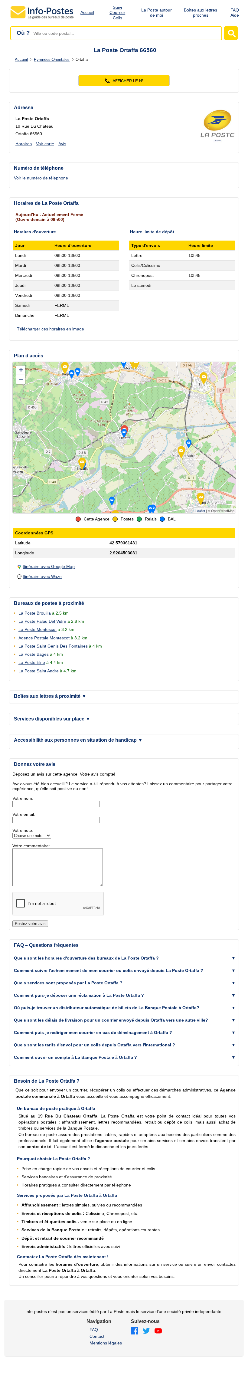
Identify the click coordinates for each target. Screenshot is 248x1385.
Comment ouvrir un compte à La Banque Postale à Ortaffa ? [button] (75, 1057)
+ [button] (21, 370)
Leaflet (200, 511)
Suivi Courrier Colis (117, 12)
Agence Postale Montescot (44, 637)
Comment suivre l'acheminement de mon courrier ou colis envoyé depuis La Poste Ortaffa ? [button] (108, 970)
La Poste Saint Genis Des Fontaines (53, 646)
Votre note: (22, 830)
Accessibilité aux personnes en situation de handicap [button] (78, 740)
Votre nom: (22, 798)
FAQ (94, 1329)
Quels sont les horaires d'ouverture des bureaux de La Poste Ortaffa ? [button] (86, 958)
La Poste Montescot (37, 629)
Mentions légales (106, 1343)
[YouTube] (158, 1331)
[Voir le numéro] (124, 80)
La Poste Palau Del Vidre (42, 621)
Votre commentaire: (31, 845)
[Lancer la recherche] (231, 33)
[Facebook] (134, 1331)
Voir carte (45, 143)
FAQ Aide (234, 13)
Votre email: (23, 814)
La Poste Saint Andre (38, 670)
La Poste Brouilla (34, 613)
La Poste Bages (33, 654)
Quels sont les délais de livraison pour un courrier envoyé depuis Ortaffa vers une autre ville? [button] (111, 1020)
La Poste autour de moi (156, 13)
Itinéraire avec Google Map (49, 566)
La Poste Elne (31, 662)
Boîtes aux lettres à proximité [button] (50, 696)
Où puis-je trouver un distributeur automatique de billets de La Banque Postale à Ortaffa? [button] (106, 1007)
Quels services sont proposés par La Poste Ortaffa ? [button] (68, 982)
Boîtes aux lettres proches (200, 13)
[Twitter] (146, 1331)
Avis (62, 143)
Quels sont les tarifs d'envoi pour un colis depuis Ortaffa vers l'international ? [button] (94, 1044)
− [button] (21, 379)
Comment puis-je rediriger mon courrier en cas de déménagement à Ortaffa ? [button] (93, 1032)
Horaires (23, 143)
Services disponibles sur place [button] (52, 718)
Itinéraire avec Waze (42, 576)
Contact (97, 1336)
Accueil (87, 12)
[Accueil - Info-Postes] (42, 18)
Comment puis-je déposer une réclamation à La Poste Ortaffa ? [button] (79, 995)
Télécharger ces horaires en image (50, 329)
